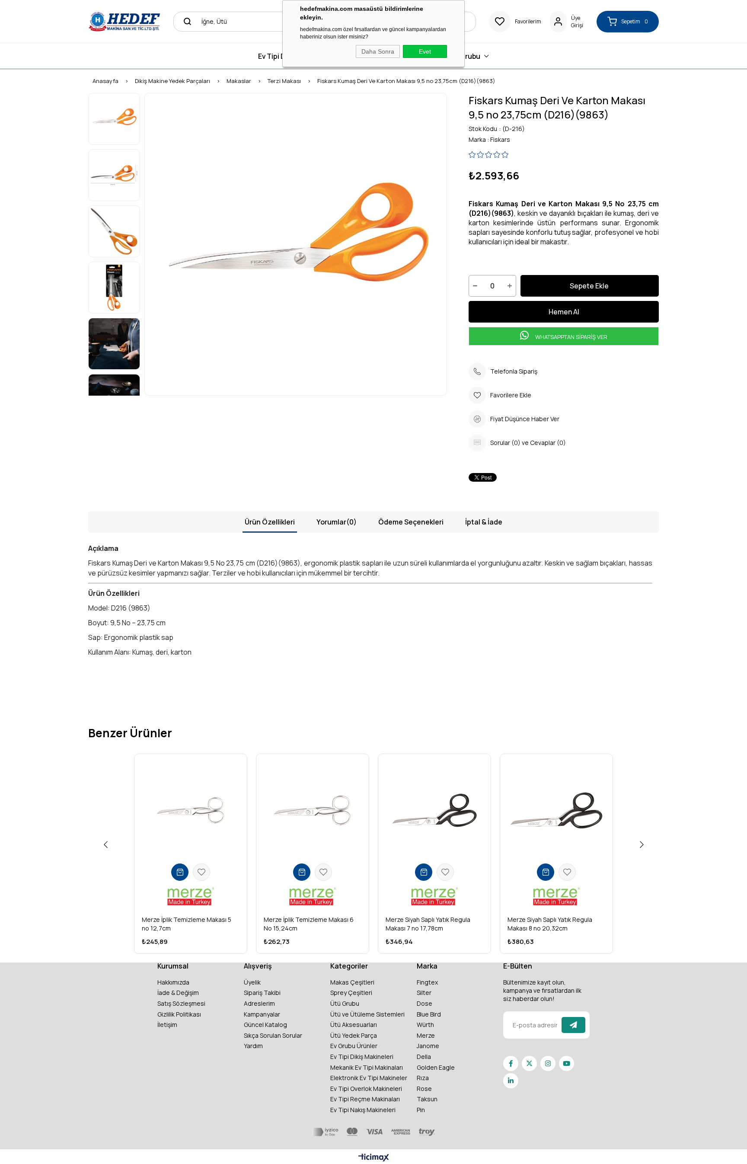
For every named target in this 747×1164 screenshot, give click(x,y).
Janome (428, 1046)
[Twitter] (529, 1063)
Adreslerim (259, 1003)
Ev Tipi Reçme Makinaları (365, 1099)
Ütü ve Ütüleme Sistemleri (367, 1014)
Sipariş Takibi (262, 992)
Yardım (253, 1046)
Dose (424, 1003)
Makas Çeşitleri (352, 982)
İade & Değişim (178, 992)
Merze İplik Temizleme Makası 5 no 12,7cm (186, 923)
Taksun (427, 1099)
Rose (424, 1088)
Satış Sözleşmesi (181, 1003)
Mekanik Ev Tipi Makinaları (366, 1067)
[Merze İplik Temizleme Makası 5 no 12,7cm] (190, 810)
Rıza (423, 1078)
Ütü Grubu (344, 1003)
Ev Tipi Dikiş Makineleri (361, 1056)
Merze (426, 1035)
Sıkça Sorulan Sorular (273, 1035)
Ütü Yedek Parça (353, 1035)
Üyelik (252, 982)
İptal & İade (483, 522)
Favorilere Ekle (201, 872)
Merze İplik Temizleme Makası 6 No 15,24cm (309, 923)
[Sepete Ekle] (179, 872)
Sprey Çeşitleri (351, 992)
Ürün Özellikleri (270, 522)
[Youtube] (566, 1063)
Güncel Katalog (265, 1024)
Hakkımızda (173, 982)
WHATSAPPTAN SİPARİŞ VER (570, 337)
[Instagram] (547, 1063)
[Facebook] (510, 1063)
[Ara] (184, 21)
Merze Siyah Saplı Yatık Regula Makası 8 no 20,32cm (550, 923)
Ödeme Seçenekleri (411, 522)
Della (424, 1056)
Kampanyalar (262, 1014)
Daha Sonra (377, 51)
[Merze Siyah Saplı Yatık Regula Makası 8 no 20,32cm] (556, 810)
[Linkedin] (510, 1080)
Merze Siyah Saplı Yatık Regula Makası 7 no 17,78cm (428, 923)
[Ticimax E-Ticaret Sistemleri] (373, 1158)
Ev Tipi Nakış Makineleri (363, 1110)
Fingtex (427, 982)
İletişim (167, 1024)
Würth (425, 1024)
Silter (424, 992)
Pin (421, 1110)
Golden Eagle (436, 1067)
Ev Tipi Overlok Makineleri (366, 1088)
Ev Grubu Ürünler (353, 1046)
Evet (425, 51)
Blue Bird (429, 1014)
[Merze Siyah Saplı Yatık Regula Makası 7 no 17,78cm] (434, 810)
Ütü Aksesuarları (353, 1024)
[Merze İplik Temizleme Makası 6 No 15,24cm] (312, 810)
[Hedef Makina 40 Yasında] (124, 21)
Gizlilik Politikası (179, 1014)
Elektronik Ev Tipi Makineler (368, 1078)
